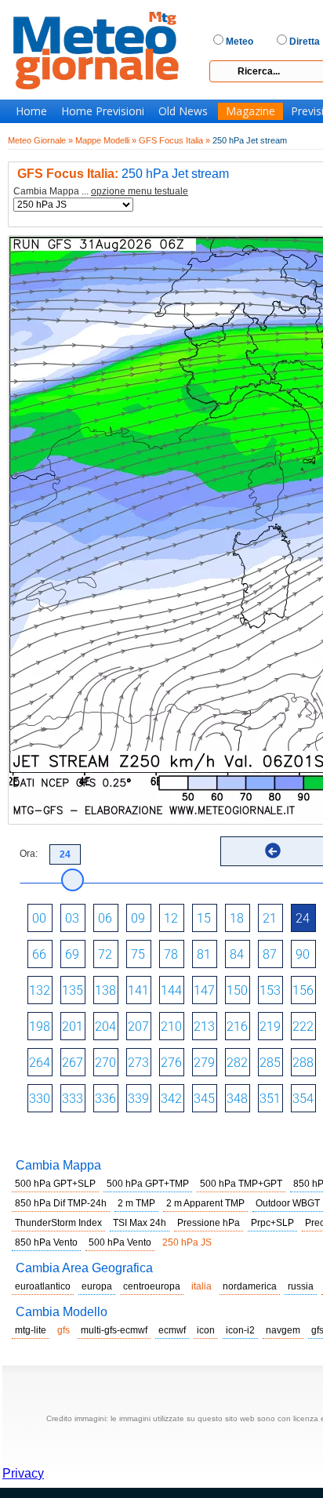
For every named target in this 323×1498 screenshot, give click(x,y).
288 (303, 1062)
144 (171, 990)
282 (237, 1062)
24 (303, 918)
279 (204, 1062)
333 (72, 1098)
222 (303, 1026)
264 (39, 1062)
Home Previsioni (102, 111)
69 (72, 954)
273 (138, 1062)
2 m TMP (136, 1203)
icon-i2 (240, 1330)
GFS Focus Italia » (174, 140)
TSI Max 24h (139, 1222)
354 (303, 1098)
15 (204, 918)
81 (204, 954)
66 (39, 954)
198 (39, 1026)
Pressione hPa (208, 1222)
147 (204, 990)
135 (72, 990)
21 (270, 918)
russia (301, 1286)
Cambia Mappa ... (100, 192)
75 (138, 954)
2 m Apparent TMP (205, 1203)
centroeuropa (151, 1286)
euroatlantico (43, 1286)
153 (270, 990)
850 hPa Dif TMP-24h (61, 1203)
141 (138, 990)
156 (303, 990)
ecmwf (172, 1330)
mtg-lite (30, 1330)
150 (237, 990)
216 (237, 1026)
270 (105, 1062)
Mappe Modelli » (105, 140)
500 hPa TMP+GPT (241, 1183)
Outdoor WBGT (288, 1203)
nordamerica (250, 1286)
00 (39, 918)
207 (138, 1026)
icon (206, 1330)
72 (105, 954)
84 (237, 954)
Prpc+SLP (272, 1222)
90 (303, 954)
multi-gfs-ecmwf (114, 1330)
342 (171, 1098)
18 (237, 918)
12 (171, 918)
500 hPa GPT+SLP (55, 1183)
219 (270, 1026)
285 (270, 1062)
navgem (283, 1330)
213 (204, 1026)
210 (171, 1026)
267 (72, 1062)
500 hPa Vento (120, 1242)
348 (237, 1098)
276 (171, 1062)
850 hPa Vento (46, 1242)
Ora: (29, 853)
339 (138, 1098)
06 (105, 918)
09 (138, 918)
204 (105, 1026)
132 (39, 990)
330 (39, 1098)
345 (204, 1098)
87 (270, 954)
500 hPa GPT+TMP (148, 1183)
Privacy (23, 1473)
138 (105, 990)
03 (72, 918)
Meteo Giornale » (40, 140)
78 (171, 954)
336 (105, 1098)
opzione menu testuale (139, 191)
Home (31, 111)
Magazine (250, 111)
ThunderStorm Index (58, 1222)
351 (270, 1098)
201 (72, 1026)
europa (97, 1286)
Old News (183, 111)
